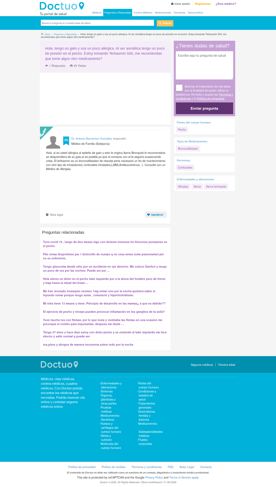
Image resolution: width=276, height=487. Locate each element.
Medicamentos (163, 12)
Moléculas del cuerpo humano (111, 446)
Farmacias (179, 12)
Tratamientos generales (146, 405)
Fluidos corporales (145, 442)
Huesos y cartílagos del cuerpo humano (111, 427)
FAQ (170, 467)
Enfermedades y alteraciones (195, 179)
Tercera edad (226, 365)
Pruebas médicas (106, 409)
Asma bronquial (216, 186)
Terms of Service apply (183, 477)
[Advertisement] (70, 98)
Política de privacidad (210, 98)
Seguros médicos (202, 365)
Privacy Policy (154, 477)
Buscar (167, 23)
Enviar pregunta (204, 108)
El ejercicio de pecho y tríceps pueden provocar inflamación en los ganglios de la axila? (104, 312)
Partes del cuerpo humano (194, 122)
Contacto (206, 467)
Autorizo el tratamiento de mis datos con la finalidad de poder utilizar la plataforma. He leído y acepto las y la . (204, 92)
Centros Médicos (143, 12)
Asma (197, 186)
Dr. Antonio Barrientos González (91, 138)
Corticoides (185, 167)
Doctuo (63, 6)
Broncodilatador (188, 148)
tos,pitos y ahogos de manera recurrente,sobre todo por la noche (88, 344)
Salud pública (195, 12)
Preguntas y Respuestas (117, 12)
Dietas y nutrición (106, 438)
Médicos (97, 12)
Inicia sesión (182, 4)
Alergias (183, 186)
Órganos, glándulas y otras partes (108, 399)
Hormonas (183, 160)
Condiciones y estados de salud (147, 395)
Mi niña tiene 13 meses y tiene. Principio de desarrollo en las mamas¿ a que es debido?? (104, 303)
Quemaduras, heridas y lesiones (147, 415)
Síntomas (107, 391)
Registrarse (203, 4)
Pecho (182, 129)
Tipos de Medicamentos (192, 141)
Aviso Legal (186, 467)
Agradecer (157, 214)
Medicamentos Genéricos (110, 417)
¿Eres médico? (226, 4)
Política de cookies (113, 467)
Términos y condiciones (147, 467)
